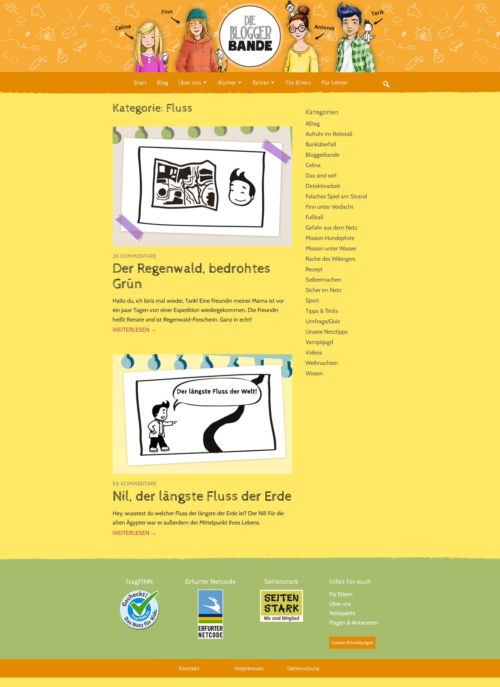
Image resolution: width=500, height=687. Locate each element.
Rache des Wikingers (330, 258)
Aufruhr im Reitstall (329, 133)
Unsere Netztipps (327, 331)
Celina (313, 165)
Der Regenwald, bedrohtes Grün (192, 276)
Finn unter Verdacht (329, 206)
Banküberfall (321, 144)
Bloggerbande (322, 154)
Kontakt (189, 668)
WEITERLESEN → (135, 329)
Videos (314, 352)
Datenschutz (303, 668)
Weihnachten (322, 362)
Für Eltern (340, 594)
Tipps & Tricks (322, 310)
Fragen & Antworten (353, 622)
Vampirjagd (319, 342)
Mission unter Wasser (331, 248)
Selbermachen (323, 279)
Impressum (249, 668)
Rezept (314, 269)
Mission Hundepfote (330, 237)
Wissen (314, 373)
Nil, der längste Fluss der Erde (202, 496)
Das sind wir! (321, 175)
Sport (312, 300)
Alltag (313, 123)
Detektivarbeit (323, 185)
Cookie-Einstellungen (352, 642)
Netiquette (342, 613)
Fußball (314, 217)
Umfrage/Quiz (323, 321)
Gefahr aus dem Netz (331, 227)
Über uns (340, 603)
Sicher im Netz (323, 290)
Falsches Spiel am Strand (336, 196)
